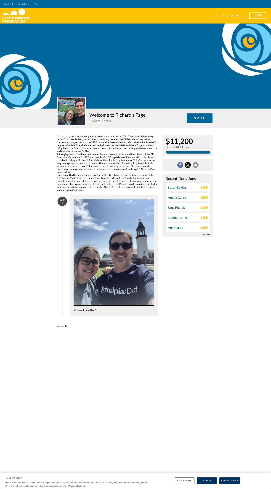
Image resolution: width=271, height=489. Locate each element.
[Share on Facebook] (180, 165)
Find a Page (234, 15)
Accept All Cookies (230, 480)
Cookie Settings (184, 480)
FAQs (35, 4)
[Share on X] (188, 165)
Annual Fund (23, 4)
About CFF (8, 4)
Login (258, 15)
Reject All (206, 480)
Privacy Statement (76, 486)
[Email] (195, 165)
